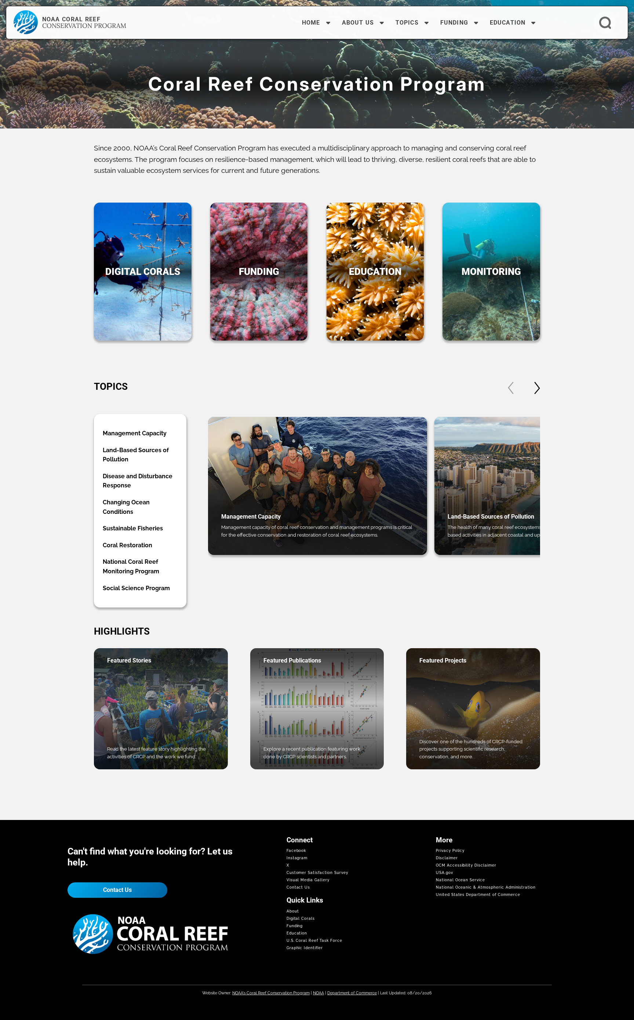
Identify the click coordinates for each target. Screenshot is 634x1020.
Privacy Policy (450, 851)
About (293, 911)
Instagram (297, 858)
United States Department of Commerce (478, 895)
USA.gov (444, 873)
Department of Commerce (352, 992)
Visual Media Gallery (308, 880)
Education (297, 933)
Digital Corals (301, 918)
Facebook (296, 851)
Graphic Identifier (305, 948)
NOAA (318, 992)
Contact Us (117, 889)
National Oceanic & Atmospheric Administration (486, 887)
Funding (295, 926)
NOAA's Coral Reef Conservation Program (271, 992)
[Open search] (605, 23)
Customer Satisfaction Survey (317, 873)
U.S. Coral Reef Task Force (314, 941)
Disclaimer (447, 858)
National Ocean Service (460, 880)
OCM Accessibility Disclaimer (466, 865)
